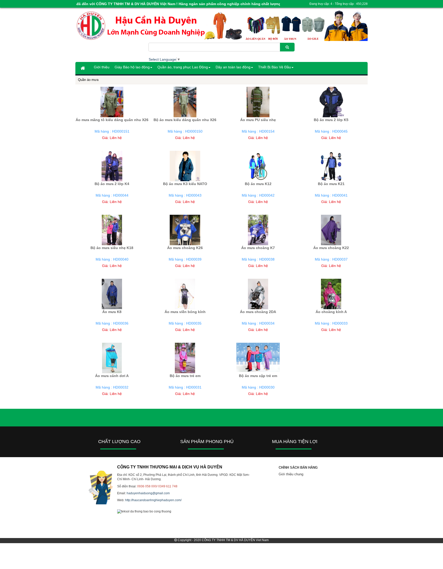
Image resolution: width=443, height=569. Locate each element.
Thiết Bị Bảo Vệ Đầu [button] (274, 67)
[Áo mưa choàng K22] (331, 230)
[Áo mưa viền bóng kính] (185, 294)
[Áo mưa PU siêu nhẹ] (258, 102)
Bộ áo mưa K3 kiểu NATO (185, 184)
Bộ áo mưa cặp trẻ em (258, 376)
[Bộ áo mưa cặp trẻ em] (258, 357)
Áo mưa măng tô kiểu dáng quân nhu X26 (112, 120)
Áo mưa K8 (112, 312)
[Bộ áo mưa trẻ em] (185, 358)
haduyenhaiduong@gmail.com (148, 493)
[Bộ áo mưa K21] (331, 166)
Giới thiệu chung (291, 474)
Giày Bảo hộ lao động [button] (132, 67)
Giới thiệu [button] (101, 67)
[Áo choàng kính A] (331, 294)
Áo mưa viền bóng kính (185, 312)
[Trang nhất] (83, 68)
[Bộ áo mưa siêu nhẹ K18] (112, 230)
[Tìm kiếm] (287, 47)
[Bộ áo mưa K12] (258, 166)
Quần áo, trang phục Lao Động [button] (182, 67)
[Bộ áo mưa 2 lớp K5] (331, 102)
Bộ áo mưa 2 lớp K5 (331, 120)
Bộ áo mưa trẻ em (185, 376)
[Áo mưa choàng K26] (185, 230)
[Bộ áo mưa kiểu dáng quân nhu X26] (185, 102)
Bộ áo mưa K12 (258, 184)
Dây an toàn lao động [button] (233, 67)
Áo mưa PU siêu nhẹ (258, 120)
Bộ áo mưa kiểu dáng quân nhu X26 (185, 120)
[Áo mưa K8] (112, 294)
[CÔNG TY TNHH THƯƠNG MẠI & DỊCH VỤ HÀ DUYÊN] (111, 25)
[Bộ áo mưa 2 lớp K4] (112, 166)
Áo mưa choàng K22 (331, 248)
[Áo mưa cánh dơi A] (112, 358)
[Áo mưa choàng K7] (258, 230)
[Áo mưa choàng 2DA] (258, 294)
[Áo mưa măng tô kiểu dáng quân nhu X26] (111, 102)
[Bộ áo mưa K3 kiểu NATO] (185, 166)
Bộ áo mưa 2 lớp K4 (112, 184)
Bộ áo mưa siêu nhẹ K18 (111, 248)
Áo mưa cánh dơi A (112, 376)
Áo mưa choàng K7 (258, 248)
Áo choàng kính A (331, 312)
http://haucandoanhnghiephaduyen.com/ (153, 500)
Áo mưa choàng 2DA (258, 312)
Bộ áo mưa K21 (331, 184)
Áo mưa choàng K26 (185, 248)
